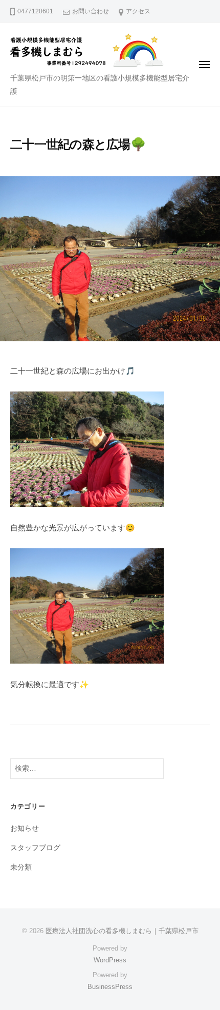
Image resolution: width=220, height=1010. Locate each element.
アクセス (138, 11)
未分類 (21, 867)
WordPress (110, 960)
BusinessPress (110, 987)
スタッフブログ (35, 848)
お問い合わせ (90, 11)
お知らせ (24, 828)
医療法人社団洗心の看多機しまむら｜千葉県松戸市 (122, 931)
